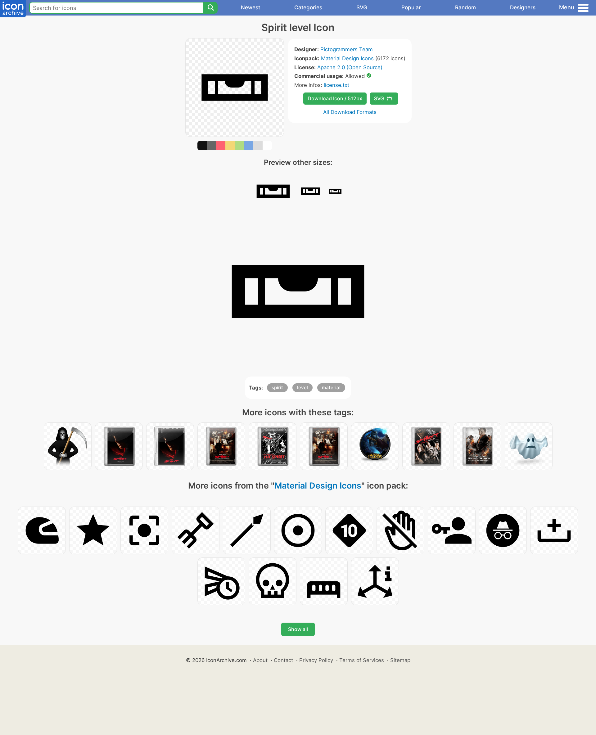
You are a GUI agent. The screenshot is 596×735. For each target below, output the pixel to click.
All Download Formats (350, 112)
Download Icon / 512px (335, 98)
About (260, 660)
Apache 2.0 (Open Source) (349, 67)
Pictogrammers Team (346, 49)
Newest (250, 7)
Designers (522, 7)
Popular (411, 7)
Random (465, 7)
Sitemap (400, 660)
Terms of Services (361, 660)
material (331, 387)
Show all (298, 629)
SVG (361, 7)
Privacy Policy (316, 660)
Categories (308, 7)
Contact (283, 660)
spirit (277, 387)
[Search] (210, 8)
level (302, 387)
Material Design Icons (347, 58)
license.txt (336, 85)
